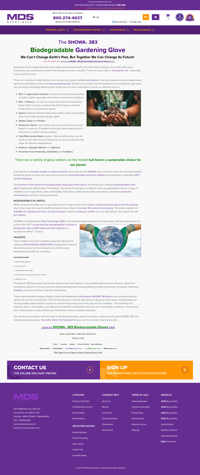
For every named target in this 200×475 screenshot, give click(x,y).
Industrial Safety (80, 455)
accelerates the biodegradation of (50, 224)
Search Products (121, 22)
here (112, 61)
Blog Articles (169, 401)
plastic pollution (59, 171)
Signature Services (169, 430)
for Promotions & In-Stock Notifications (136, 373)
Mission (105, 406)
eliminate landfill (38, 171)
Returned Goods (139, 424)
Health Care (78, 449)
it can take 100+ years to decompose (94, 208)
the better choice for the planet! (57, 320)
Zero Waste (19, 215)
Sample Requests (109, 418)
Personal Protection (81, 401)
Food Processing (80, 438)
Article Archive (167, 424)
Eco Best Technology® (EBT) (51, 221)
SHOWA (72, 61)
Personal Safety (55, 29)
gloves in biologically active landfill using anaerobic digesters (45, 226)
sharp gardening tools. (60, 83)
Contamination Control (87, 29)
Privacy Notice (138, 418)
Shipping (135, 430)
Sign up (117, 367)
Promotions (168, 441)
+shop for (65, 61)
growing (18, 290)
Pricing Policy (137, 412)
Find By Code (136, 22)
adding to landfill (86, 211)
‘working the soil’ (120, 70)
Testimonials (107, 424)
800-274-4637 (67, 18)
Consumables (117, 29)
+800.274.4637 (28, 416)
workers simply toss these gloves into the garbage (112, 204)
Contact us (30, 367)
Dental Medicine (80, 432)
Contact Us (107, 412)
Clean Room (78, 443)
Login (97, 17)
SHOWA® (92, 171)
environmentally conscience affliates (86, 175)
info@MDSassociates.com (73, 348)
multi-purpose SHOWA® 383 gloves (95, 296)
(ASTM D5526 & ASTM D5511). (38, 244)
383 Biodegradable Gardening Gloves (93, 61)
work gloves (92, 80)
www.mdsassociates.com (25, 424)
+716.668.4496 (24, 420)
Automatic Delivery (169, 435)
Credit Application (139, 401)
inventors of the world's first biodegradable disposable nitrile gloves (52, 184)
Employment (107, 430)
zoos (46, 191)
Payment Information (141, 406)
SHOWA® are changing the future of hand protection (40, 211)
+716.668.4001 (42, 416)
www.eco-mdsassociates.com (27, 427)
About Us (106, 401)
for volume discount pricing (35, 373)
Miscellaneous (142, 29)
